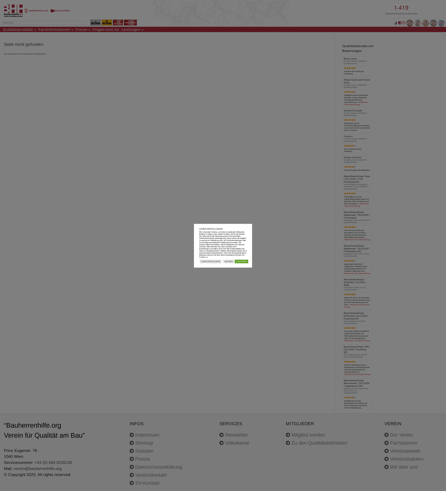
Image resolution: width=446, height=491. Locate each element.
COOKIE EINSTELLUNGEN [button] (210, 261)
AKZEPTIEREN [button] (241, 261)
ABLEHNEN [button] (229, 261)
